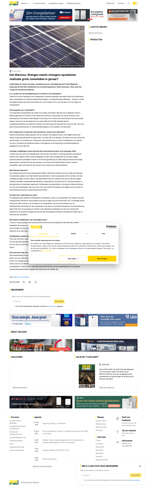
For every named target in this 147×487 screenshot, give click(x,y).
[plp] (135, 3)
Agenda (37, 417)
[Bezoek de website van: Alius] (106, 402)
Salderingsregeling (16, 441)
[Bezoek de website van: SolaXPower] (106, 345)
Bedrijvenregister (74, 3)
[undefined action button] (128, 475)
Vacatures (99, 456)
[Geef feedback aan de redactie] (117, 418)
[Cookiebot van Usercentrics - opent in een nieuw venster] (107, 226)
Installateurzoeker (56, 3)
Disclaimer (99, 444)
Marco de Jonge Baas (21, 277)
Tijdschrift (110, 3)
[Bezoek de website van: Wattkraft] (41, 15)
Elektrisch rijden (101, 427)
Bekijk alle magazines (106, 387)
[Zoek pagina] (129, 3)
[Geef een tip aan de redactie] (117, 432)
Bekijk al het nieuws (95, 33)
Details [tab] (73, 233)
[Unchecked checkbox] (81, 480)
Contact (121, 3)
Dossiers (15, 417)
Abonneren (99, 453)
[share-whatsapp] (36, 282)
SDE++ (12, 444)
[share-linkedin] (30, 282)
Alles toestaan (102, 258)
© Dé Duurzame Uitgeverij (30, 482)
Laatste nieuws (101, 421)
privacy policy (135, 480)
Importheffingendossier (18, 437)
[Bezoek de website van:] (41, 402)
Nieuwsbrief (100, 447)
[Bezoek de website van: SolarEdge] (41, 345)
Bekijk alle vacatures (20, 387)
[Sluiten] (140, 466)
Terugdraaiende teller (17, 447)
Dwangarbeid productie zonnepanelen (18, 427)
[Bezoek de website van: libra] (106, 320)
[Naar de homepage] (14, 3)
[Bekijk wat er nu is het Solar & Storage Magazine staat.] (87, 376)
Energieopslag (101, 424)
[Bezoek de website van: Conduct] (90, 15)
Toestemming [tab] (43, 234)
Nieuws (24, 3)
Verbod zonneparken (17, 450)
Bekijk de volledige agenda (42, 466)
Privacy (98, 441)
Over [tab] (103, 233)
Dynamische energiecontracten (16, 433)
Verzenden (136, 475)
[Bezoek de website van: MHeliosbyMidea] (41, 320)
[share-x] (24, 282)
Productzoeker (39, 3)
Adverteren (99, 450)
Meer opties (72, 258)
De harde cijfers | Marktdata (16, 422)
